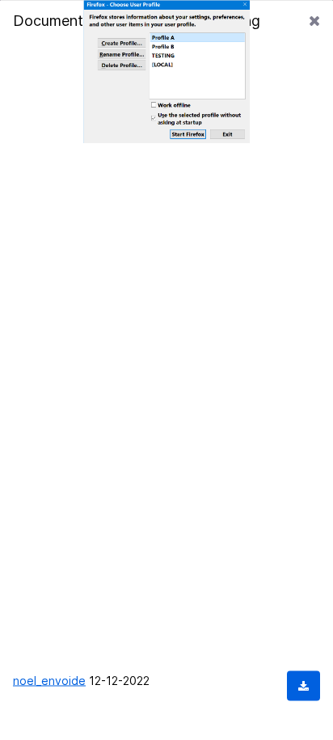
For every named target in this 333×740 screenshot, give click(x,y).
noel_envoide (49, 680)
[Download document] (303, 685)
